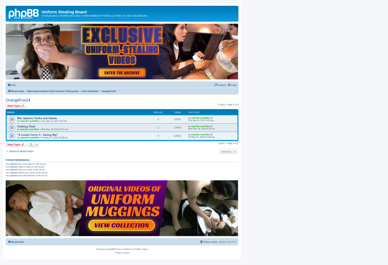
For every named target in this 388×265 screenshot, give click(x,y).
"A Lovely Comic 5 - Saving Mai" (37, 134)
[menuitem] (12, 85)
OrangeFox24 (18, 100)
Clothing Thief (26, 126)
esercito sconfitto (29, 121)
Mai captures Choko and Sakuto (37, 118)
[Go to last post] (212, 118)
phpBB (111, 249)
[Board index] (24, 13)
